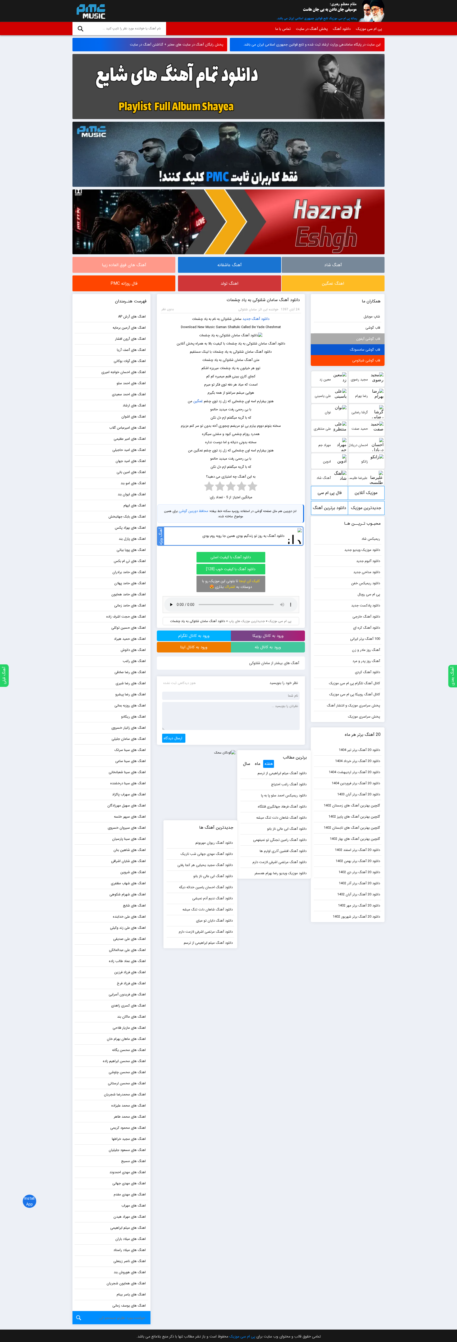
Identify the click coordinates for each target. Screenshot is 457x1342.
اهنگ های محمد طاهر (130, 1116)
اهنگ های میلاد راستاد (129, 1250)
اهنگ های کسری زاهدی (128, 1005)
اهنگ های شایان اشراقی (128, 861)
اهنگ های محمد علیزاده (128, 1105)
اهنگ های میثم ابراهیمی (128, 1228)
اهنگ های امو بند (133, 483)
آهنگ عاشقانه (229, 265)
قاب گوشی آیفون (368, 339)
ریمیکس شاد (371, 539)
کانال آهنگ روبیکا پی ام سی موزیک (354, 694)
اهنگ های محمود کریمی (128, 1128)
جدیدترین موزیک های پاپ (247, 621)
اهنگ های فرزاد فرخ (131, 983)
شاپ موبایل (372, 316)
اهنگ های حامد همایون (128, 594)
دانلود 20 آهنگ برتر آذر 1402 (359, 883)
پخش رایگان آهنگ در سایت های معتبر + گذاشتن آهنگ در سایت (176, 44)
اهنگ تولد (229, 283)
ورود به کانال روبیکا (268, 636)
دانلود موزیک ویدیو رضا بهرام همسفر (280, 873)
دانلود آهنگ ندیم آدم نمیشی (212, 898)
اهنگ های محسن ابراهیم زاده (124, 1061)
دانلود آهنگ (342, 29)
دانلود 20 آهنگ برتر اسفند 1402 (357, 850)
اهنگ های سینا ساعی (130, 761)
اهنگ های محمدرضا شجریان (125, 1094)
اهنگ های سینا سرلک (130, 750)
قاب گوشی (372, 327)
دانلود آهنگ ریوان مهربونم (214, 843)
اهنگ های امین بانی (131, 472)
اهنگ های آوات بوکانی (130, 361)
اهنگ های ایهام (135, 505)
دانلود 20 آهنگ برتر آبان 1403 (358, 794)
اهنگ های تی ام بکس (130, 561)
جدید (247, 319)
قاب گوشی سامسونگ (365, 349)
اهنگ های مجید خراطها (129, 1139)
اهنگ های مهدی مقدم (130, 1194)
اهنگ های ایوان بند (132, 494)
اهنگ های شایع (134, 905)
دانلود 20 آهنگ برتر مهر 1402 (359, 905)
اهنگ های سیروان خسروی (127, 828)
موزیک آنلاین (366, 492)
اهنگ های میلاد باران (130, 1239)
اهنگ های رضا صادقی (130, 672)
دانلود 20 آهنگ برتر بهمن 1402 (358, 861)
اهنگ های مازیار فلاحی (129, 1028)
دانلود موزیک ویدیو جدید (362, 550)
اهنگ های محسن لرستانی (127, 1083)
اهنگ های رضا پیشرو (130, 694)
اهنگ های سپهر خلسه (130, 816)
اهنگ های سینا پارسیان (129, 839)
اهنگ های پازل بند (132, 539)
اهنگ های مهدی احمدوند (127, 1172)
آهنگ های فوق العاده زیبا (124, 265)
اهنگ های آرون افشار (130, 339)
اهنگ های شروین (133, 872)
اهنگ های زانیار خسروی (128, 728)
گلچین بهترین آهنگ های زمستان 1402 (352, 805)
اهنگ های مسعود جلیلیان (127, 1150)
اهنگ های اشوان (133, 416)
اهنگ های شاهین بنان (129, 850)
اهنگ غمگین (333, 283)
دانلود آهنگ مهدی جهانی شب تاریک (207, 854)
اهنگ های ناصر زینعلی (129, 1261)
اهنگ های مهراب (133, 1205)
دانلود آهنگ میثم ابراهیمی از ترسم (282, 773)
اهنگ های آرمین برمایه (129, 327)
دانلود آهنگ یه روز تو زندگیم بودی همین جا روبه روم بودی (243, 536)
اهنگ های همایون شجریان (126, 1283)
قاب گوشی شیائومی (366, 360)
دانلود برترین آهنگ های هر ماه (329, 510)
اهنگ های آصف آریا (131, 350)
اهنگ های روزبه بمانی (130, 705)
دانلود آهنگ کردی (367, 672)
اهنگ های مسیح (133, 1161)
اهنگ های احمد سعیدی (129, 394)
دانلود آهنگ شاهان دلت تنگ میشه (281, 817)
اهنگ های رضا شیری (131, 683)
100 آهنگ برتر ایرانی (365, 639)
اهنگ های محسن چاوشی (127, 1072)
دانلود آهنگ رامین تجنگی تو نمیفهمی (280, 840)
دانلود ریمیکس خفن (365, 583)
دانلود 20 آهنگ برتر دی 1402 (359, 872)
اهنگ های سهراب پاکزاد (129, 794)
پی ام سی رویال (369, 594)
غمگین (198, 401)
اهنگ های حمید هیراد (130, 639)
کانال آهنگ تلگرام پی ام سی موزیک (354, 683)
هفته (268, 763)
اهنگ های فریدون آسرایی (127, 994)
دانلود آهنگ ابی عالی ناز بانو (287, 829)
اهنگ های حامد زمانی (130, 605)
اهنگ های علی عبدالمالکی (127, 950)
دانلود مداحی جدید (366, 572)
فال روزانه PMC (124, 283)
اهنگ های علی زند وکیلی (128, 928)
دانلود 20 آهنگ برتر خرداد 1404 (357, 761)
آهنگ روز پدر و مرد (366, 661)
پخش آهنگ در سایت (312, 29)
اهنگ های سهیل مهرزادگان (126, 805)
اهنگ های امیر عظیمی (130, 439)
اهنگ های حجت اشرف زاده (126, 616)
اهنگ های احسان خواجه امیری (123, 372)
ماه (257, 763)
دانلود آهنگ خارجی (366, 616)
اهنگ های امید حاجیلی (129, 450)
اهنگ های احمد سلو (131, 383)
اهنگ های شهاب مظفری (128, 883)
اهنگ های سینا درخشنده (128, 783)
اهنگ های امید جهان (131, 461)
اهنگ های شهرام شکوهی (127, 894)
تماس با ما (283, 29)
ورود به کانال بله (268, 647)
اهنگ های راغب (134, 661)
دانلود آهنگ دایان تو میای (214, 920)
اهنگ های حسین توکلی (128, 628)
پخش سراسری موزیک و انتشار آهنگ (353, 705)
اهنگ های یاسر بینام (131, 1294)
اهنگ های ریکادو (133, 716)
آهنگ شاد (333, 265)
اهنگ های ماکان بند (131, 1016)
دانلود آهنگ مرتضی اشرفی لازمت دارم (280, 862)
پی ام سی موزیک (90, 11)
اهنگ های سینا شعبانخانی (127, 772)
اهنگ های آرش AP (132, 316)
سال (246, 763)
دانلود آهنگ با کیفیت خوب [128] (230, 569)
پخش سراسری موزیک (364, 716)
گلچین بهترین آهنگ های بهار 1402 (355, 839)
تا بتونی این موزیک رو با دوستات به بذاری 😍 (231, 584)
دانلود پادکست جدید (365, 605)
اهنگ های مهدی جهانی (129, 1183)
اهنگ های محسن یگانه (129, 1050)
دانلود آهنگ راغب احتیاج (289, 784)
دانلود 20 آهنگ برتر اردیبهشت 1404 (354, 772)
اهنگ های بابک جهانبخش (127, 516)
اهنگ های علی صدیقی (129, 939)
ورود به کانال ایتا (193, 647)
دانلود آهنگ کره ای (366, 628)
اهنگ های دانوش (133, 650)
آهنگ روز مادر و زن (366, 650)
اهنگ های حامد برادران (129, 572)
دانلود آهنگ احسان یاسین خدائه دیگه (206, 887)
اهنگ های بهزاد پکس (130, 528)
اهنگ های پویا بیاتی (131, 550)
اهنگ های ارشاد (134, 405)
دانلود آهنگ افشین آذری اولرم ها (283, 851)
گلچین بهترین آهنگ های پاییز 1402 (354, 816)
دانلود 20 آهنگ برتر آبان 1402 (358, 894)
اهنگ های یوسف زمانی (129, 1305)
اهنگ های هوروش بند (130, 1272)
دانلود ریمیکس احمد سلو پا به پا (284, 795)
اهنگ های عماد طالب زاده (127, 961)
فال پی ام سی (330, 492)
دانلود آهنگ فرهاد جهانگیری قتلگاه (282, 806)
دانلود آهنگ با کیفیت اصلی (231, 557)
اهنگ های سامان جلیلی (129, 739)
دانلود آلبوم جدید (368, 561)
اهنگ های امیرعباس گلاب (127, 427)
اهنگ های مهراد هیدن (129, 1216)
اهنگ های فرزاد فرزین (130, 972)
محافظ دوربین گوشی (193, 511)
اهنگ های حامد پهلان (130, 583)
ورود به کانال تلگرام (193, 636)
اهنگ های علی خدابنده (129, 916)
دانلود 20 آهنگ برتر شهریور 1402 (356, 916)
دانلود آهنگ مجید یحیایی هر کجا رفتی (205, 865)
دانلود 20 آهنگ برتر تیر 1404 (359, 750)
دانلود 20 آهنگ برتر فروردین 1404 (356, 783)
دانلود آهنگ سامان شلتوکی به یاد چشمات (263, 300)
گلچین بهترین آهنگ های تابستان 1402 (352, 828)
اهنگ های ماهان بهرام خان (126, 1039)
